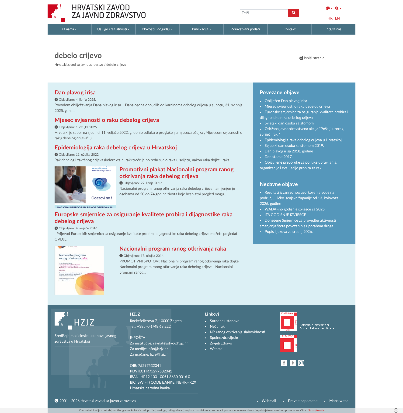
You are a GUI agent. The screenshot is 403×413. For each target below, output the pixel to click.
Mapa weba (338, 401)
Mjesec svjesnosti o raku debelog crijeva (107, 120)
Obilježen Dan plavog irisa (286, 101)
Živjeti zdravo (221, 343)
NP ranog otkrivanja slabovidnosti (237, 332)
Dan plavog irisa (75, 93)
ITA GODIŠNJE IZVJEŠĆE (285, 215)
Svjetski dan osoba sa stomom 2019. (294, 146)
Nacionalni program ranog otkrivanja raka (172, 249)
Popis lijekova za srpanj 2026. (289, 232)
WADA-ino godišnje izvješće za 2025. (295, 209)
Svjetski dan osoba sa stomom (289, 123)
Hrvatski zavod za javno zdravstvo (79, 64)
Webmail (269, 401)
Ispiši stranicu (315, 58)
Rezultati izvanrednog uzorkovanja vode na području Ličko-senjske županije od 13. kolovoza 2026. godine (299, 198)
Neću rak (217, 326)
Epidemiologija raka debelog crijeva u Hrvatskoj (116, 148)
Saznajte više (316, 410)
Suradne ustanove (224, 321)
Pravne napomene (302, 401)
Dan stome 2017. (279, 157)
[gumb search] (293, 13)
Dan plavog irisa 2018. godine (289, 151)
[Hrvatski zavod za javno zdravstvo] (97, 13)
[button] (329, 9)
